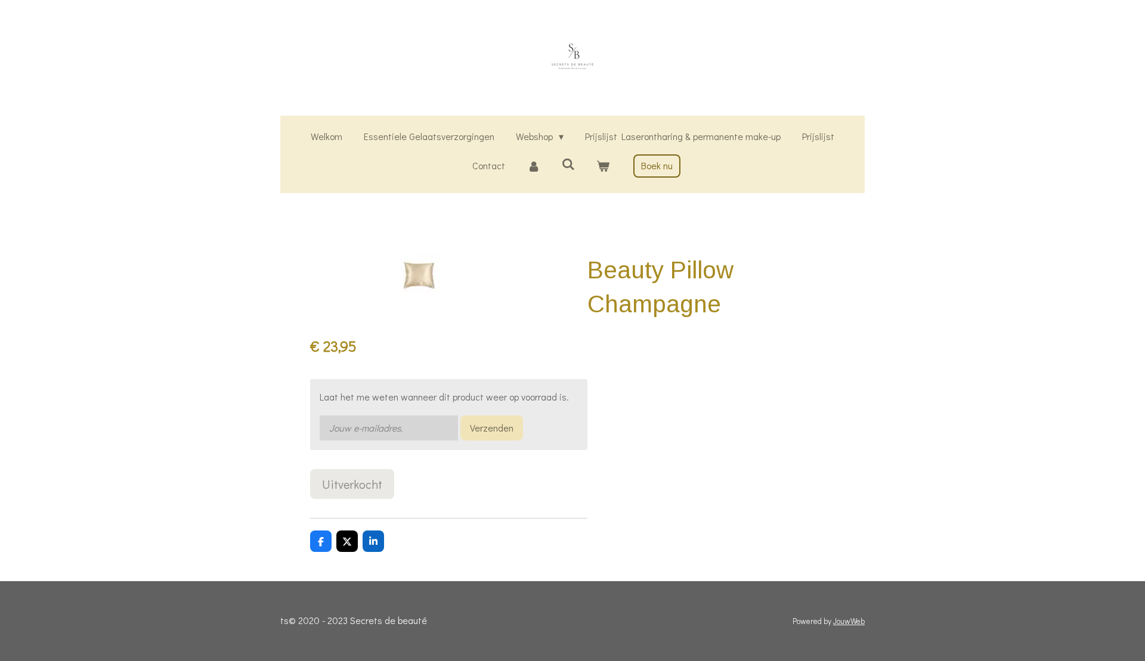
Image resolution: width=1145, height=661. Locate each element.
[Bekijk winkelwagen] (603, 166)
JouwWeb (849, 621)
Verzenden (491, 427)
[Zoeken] (568, 163)
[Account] (533, 166)
